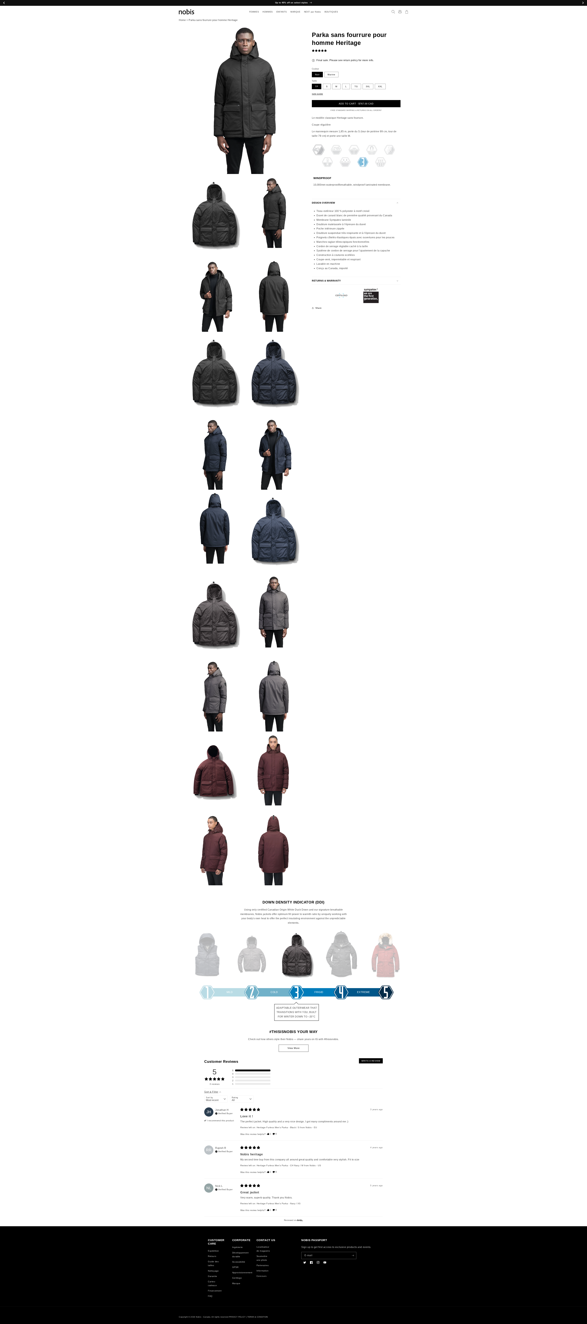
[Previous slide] (4, 3)
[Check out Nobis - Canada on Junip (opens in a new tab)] (299, 1220)
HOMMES (267, 12)
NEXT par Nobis (312, 12)
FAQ (210, 1296)
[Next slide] (583, 3)
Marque (236, 1283)
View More (294, 1048)
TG (356, 86)
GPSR (235, 1267)
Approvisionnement (242, 1272)
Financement (215, 1290)
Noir (317, 74)
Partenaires (263, 1265)
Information (263, 1270)
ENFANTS (281, 12)
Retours (212, 1256)
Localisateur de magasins (263, 1249)
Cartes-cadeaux (212, 1283)
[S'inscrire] (352, 1255)
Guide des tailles (213, 1263)
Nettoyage (213, 1271)
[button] (393, 12)
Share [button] (318, 308)
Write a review (370, 1061)
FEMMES (254, 12)
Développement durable (240, 1254)
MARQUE (295, 12)
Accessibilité (238, 1262)
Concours (262, 1276)
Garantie (212, 1276)
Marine (331, 74)
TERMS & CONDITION (257, 1317)
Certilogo (237, 1278)
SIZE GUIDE (317, 94)
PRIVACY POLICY (237, 1317)
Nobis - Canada (203, 1317)
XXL (380, 86)
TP (316, 86)
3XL (368, 86)
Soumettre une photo (262, 1258)
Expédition (213, 1251)
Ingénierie (237, 1247)
